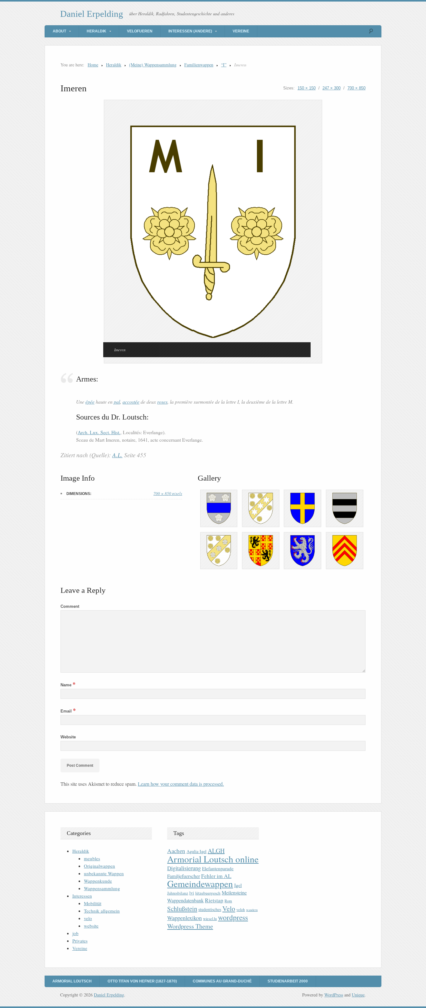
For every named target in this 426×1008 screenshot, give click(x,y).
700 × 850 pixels (167, 493)
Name (68, 685)
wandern (252, 910)
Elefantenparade (218, 868)
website (91, 926)
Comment (70, 606)
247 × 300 (331, 88)
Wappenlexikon (184, 918)
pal (117, 401)
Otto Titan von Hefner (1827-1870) (142, 981)
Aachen (176, 851)
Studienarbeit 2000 (288, 981)
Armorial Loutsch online (213, 859)
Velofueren (139, 31)
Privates (80, 941)
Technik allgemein (102, 911)
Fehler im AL (216, 876)
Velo (228, 908)
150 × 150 (307, 88)
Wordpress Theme (190, 926)
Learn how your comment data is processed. (181, 783)
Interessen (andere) (190, 31)
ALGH (216, 851)
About (59, 31)
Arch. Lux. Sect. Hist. (99, 432)
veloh (240, 909)
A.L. (117, 455)
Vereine (241, 31)
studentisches (209, 909)
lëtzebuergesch (207, 893)
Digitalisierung (184, 868)
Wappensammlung (102, 888)
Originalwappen (99, 866)
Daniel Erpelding (91, 14)
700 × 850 (356, 88)
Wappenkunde (98, 881)
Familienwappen (198, 65)
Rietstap (214, 900)
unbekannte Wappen (104, 873)
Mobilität (92, 903)
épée (89, 401)
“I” (223, 65)
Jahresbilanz (177, 893)
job (75, 933)
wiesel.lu (210, 918)
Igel (238, 885)
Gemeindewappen (200, 883)
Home (93, 65)
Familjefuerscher (183, 876)
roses (162, 401)
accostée (131, 401)
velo (88, 918)
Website (68, 737)
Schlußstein (182, 908)
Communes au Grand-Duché (222, 981)
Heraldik (96, 31)
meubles (92, 858)
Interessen (82, 896)
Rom (228, 901)
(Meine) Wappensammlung (153, 65)
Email (68, 711)
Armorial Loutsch (72, 981)
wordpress (233, 917)
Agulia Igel (196, 851)
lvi (191, 893)
